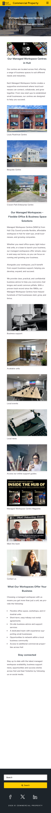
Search (27, 785)
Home (10, 24)
